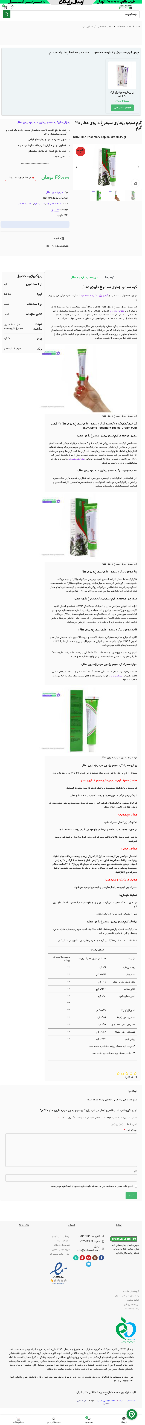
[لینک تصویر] (58, 1273)
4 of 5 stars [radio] (114, 1124)
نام (135, 1171)
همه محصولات (124, 27)
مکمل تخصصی (105, 27)
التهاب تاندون (117, 311)
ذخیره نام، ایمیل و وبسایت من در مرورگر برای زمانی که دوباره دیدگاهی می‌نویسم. (92, 1186)
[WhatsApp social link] (53, 246)
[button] (122, 107)
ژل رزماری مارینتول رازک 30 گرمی (122, 94)
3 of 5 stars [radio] (117, 1124)
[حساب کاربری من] (12, 7)
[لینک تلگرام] (47, 246)
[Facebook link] (101, 1257)
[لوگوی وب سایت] (126, 7)
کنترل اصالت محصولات (59, 1254)
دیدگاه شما (130, 1130)
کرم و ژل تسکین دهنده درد (94, 295)
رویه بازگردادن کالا (132, 1308)
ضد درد (55, 209)
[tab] (108, 277)
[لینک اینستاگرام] (95, 1257)
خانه (137, 27)
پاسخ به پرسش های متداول (127, 1295)
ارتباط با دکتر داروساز (60, 1236)
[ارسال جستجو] (6, 14)
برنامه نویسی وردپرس (105, 1401)
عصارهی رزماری (77, 459)
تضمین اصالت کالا (61, 1245)
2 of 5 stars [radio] (119, 1124)
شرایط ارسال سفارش (60, 1249)
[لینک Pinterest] (82, 1257)
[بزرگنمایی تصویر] (135, 183)
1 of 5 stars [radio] (122, 1124)
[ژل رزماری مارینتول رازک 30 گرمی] (122, 75)
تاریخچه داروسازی (131, 1304)
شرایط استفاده (133, 1300)
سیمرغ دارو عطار (54, 192)
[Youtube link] (88, 1257)
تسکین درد (87, 27)
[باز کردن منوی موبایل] (137, 7)
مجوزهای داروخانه (61, 1240)
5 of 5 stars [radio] (111, 1124)
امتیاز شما (132, 1124)
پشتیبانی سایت (127, 1401)
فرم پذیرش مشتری (131, 1291)
